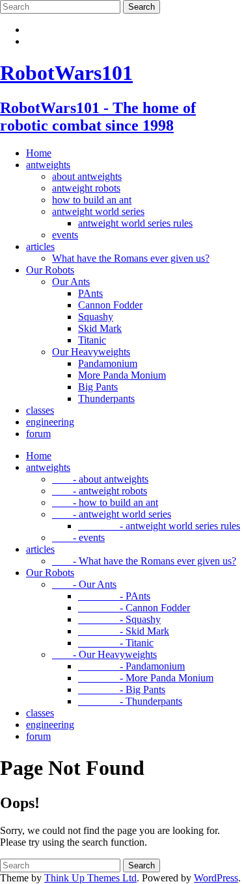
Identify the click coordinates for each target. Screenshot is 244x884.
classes (40, 410)
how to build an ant (91, 199)
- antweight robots (99, 490)
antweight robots (86, 188)
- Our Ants (84, 584)
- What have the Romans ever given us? (144, 560)
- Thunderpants (130, 701)
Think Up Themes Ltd (90, 877)
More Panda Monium (122, 375)
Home (38, 152)
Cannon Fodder (110, 304)
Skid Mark (100, 328)
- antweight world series (111, 514)
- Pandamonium (131, 666)
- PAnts (114, 595)
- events (78, 537)
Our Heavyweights (91, 351)
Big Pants (98, 386)
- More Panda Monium (145, 677)
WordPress (216, 877)
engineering (50, 421)
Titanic (92, 340)
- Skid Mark (123, 631)
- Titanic (116, 642)
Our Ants (71, 281)
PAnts (90, 293)
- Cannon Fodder (134, 607)
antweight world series (98, 211)
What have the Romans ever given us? (131, 258)
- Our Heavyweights (104, 654)
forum (38, 433)
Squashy (95, 316)
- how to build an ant (105, 502)
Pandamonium (107, 363)
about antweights (87, 176)
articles (40, 246)
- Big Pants (121, 689)
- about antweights (100, 479)
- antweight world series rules (159, 525)
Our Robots (50, 269)
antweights (48, 164)
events (65, 234)
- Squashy (119, 619)
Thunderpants (106, 398)
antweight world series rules (135, 223)
